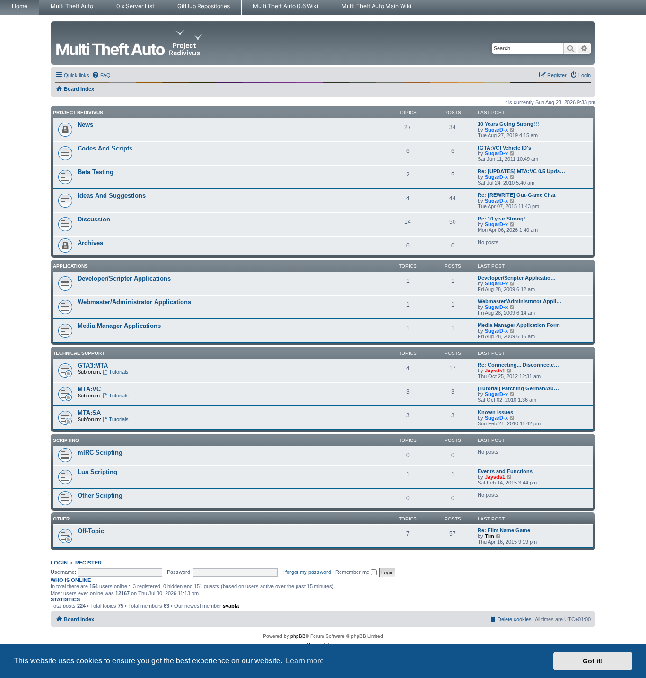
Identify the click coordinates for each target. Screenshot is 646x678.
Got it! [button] (593, 661)
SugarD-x (496, 129)
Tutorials (119, 372)
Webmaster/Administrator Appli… (519, 301)
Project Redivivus (78, 112)
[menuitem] (101, 75)
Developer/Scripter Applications (124, 278)
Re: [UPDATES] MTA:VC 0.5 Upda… (521, 171)
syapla (231, 605)
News (85, 124)
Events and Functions (505, 471)
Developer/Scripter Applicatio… (517, 278)
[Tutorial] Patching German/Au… (518, 388)
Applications (70, 266)
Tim (489, 536)
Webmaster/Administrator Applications (134, 302)
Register (88, 562)
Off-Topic (91, 531)
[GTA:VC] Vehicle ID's (504, 147)
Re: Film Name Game (504, 530)
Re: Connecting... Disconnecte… (518, 365)
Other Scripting (100, 495)
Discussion (94, 219)
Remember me (353, 572)
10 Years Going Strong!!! (508, 124)
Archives (90, 243)
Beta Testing (95, 172)
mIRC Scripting (100, 452)
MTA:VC (89, 389)
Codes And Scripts (105, 148)
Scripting (66, 440)
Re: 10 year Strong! (501, 218)
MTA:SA (89, 412)
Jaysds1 (495, 370)
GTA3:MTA (93, 365)
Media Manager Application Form (519, 325)
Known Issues (495, 412)
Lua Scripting (97, 471)
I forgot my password (306, 572)
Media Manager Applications (119, 325)
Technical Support (79, 353)
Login (59, 562)
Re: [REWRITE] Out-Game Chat (517, 195)
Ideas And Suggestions (112, 195)
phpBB (298, 636)
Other (61, 518)
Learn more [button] (305, 661)
